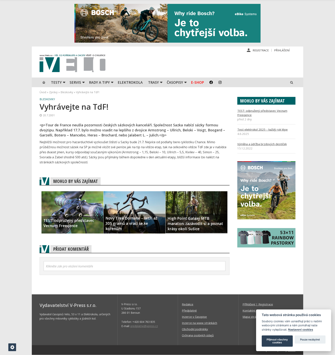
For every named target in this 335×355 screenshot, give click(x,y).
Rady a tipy (99, 82)
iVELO (72, 64)
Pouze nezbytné (310, 339)
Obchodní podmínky (195, 329)
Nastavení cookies (300, 329)
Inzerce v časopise (194, 317)
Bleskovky (66, 92)
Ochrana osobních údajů (198, 335)
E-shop (197, 82)
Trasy (153, 82)
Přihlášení (282, 50)
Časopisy (175, 82)
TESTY (56, 82)
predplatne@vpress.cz (144, 326)
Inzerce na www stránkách (199, 323)
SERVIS (75, 82)
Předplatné (189, 310)
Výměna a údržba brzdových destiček (262, 144)
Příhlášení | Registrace (258, 304)
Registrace (261, 50)
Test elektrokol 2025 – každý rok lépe (262, 129)
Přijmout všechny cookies (277, 341)
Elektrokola (130, 82)
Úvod (43, 92)
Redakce (187, 304)
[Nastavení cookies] (12, 347)
